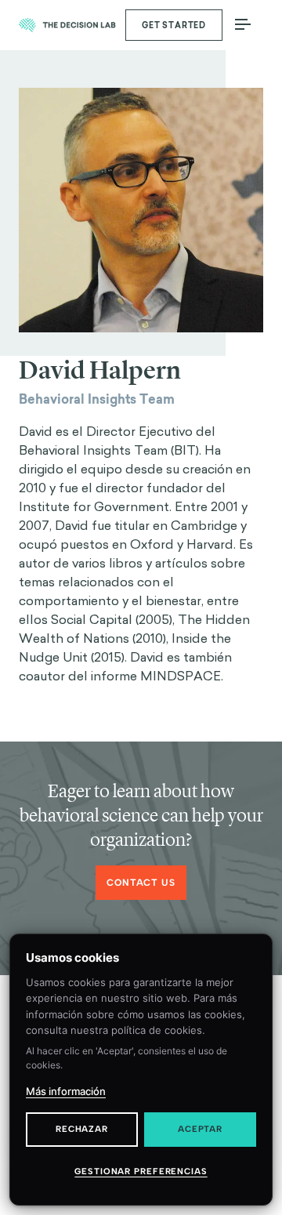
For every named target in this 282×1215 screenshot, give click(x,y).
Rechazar (82, 1129)
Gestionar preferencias (140, 1171)
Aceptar (200, 1129)
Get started (174, 25)
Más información (66, 1091)
